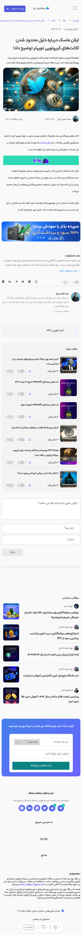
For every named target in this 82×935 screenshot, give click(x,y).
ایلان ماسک (45, 143)
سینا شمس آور (62, 294)
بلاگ (64, 21)
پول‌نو (44, 838)
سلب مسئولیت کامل (69, 271)
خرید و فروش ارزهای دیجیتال (31, 884)
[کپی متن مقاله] (36, 282)
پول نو (76, 21)
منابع (44, 855)
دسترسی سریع (44, 822)
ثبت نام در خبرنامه (41, 765)
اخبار (54, 21)
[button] (43, 237)
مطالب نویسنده (60, 311)
